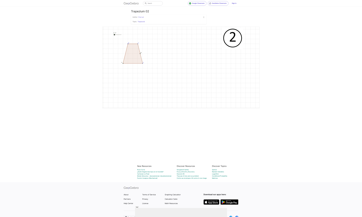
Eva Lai (141, 17)
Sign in (234, 3)
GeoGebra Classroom (219, 3)
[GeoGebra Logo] (131, 3)
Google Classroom (198, 3)
